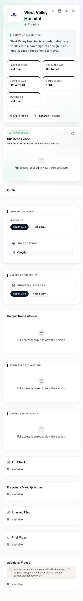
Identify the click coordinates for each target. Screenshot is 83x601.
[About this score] (73, 133)
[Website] (73, 11)
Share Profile (20, 115)
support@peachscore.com (28, 575)
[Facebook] (53, 11)
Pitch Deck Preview (49, 115)
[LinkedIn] (60, 11)
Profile (11, 190)
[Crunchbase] (67, 11)
